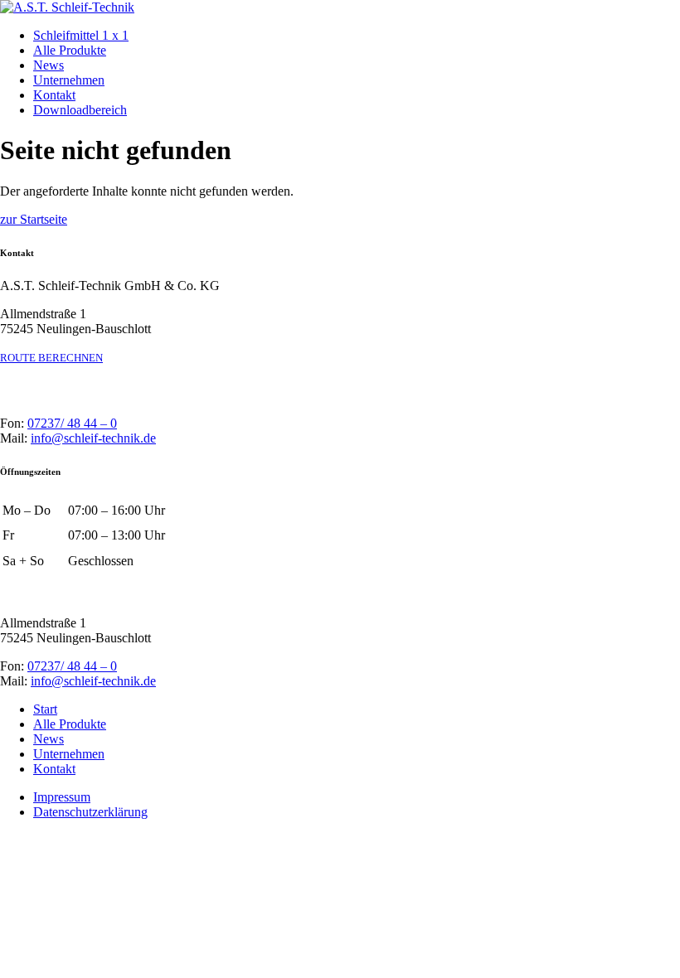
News (48, 65)
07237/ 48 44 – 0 (72, 423)
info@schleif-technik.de (93, 438)
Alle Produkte (69, 50)
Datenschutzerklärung (90, 812)
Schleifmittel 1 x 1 (81, 35)
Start (45, 709)
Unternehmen (68, 80)
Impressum (61, 797)
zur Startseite (33, 219)
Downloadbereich (80, 110)
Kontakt (54, 95)
